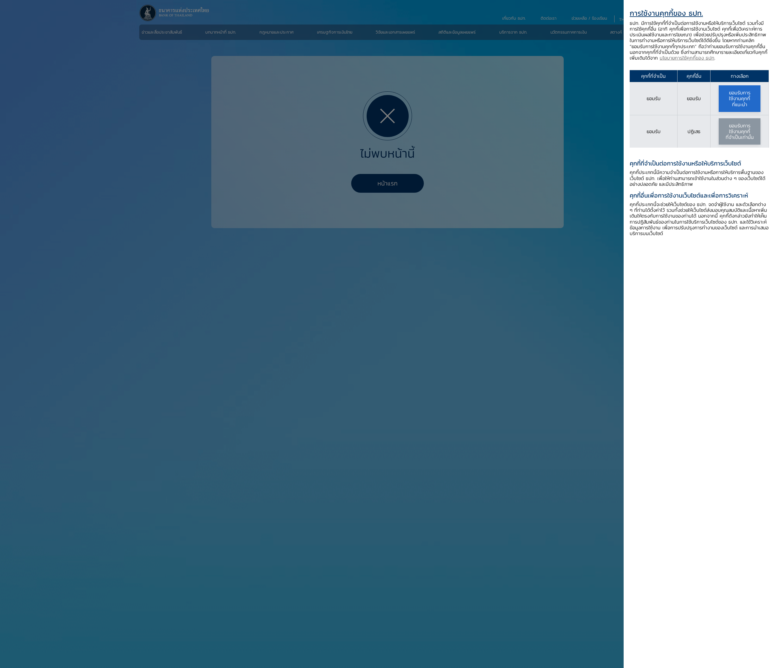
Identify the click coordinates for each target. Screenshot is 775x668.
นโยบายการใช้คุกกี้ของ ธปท (687, 57)
